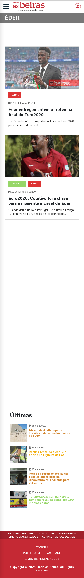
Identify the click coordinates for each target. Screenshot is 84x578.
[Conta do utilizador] (78, 6)
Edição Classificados (23, 537)
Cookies (42, 547)
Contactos (46, 533)
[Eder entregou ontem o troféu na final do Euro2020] (42, 89)
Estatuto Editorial (21, 533)
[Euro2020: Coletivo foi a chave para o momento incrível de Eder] (42, 177)
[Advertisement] (42, 271)
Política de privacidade (42, 553)
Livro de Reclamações (42, 558)
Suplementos (67, 533)
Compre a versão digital (58, 537)
